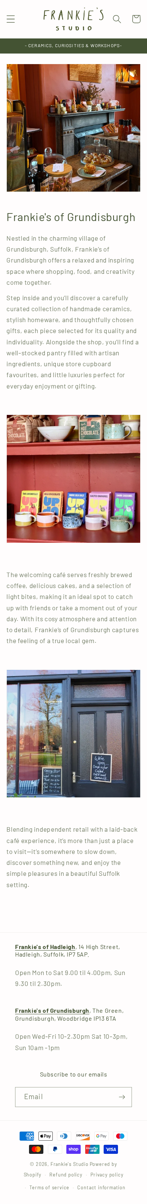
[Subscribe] (122, 1097)
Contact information (101, 1187)
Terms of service (49, 1187)
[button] (10, 19)
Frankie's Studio (70, 1164)
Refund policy (65, 1175)
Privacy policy (106, 1175)
